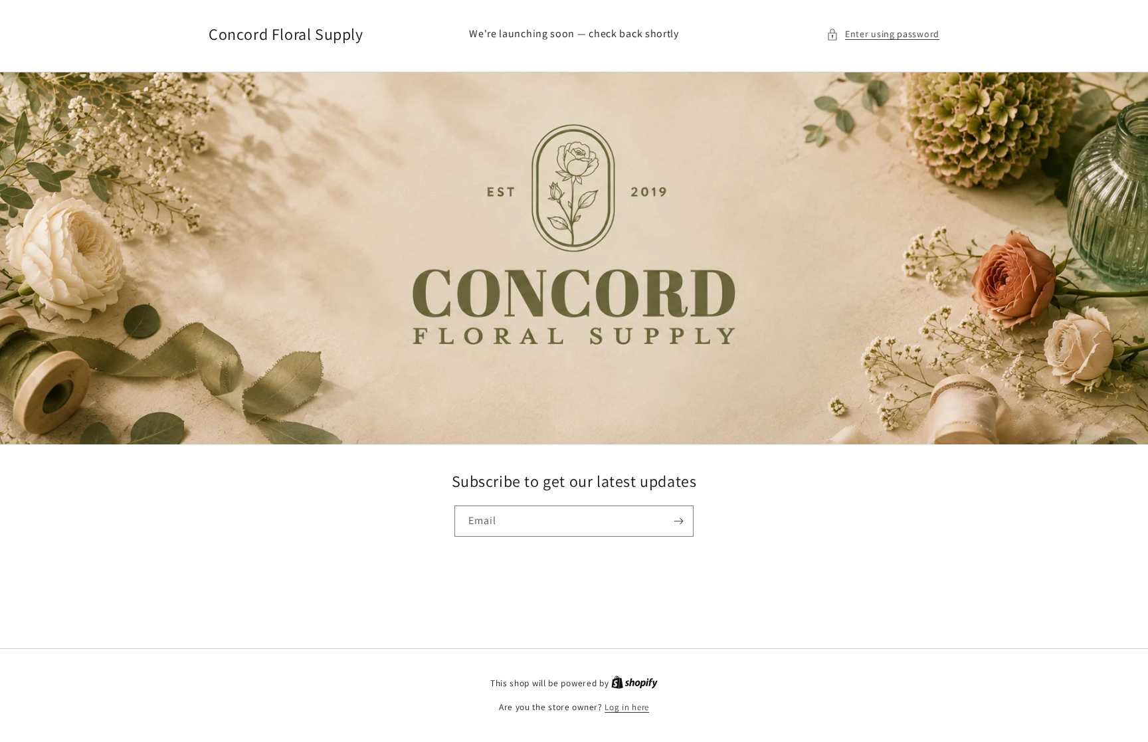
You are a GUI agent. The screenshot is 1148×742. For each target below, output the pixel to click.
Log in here (627, 707)
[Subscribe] (678, 521)
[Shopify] (634, 683)
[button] (882, 34)
